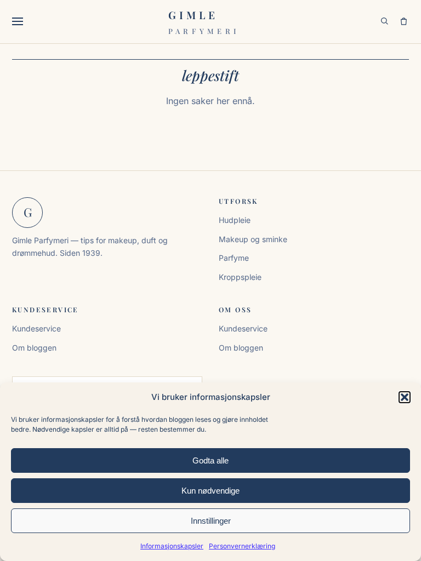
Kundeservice (36, 328)
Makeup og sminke (253, 239)
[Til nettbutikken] (404, 21)
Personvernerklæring (242, 546)
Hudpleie (235, 220)
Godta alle (210, 460)
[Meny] (20, 21)
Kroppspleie (240, 277)
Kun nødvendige (210, 490)
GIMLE (204, 22)
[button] (404, 397)
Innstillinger (211, 520)
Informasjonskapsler (171, 546)
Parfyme (234, 257)
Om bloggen (34, 347)
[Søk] (384, 21)
